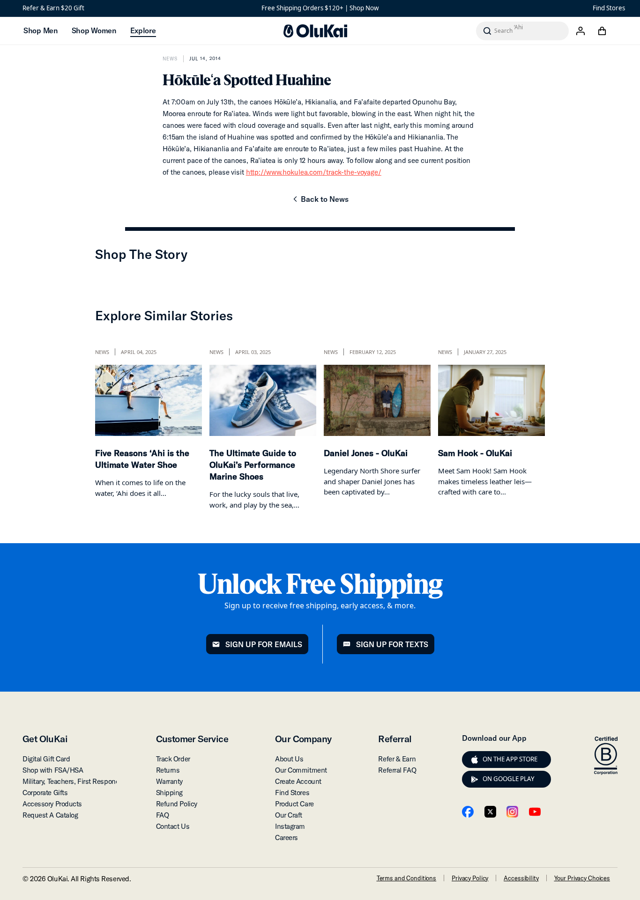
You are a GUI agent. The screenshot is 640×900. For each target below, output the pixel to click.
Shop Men (40, 30)
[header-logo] (315, 30)
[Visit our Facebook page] (468, 812)
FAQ (162, 815)
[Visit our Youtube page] (535, 812)
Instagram (290, 826)
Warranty (169, 781)
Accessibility (521, 878)
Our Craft (288, 815)
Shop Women (94, 30)
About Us (289, 758)
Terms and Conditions (406, 878)
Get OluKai (44, 739)
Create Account (298, 781)
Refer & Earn (397, 758)
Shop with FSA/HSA (52, 770)
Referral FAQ (397, 770)
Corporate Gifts (44, 792)
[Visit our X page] (490, 812)
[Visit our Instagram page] (512, 812)
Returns (168, 770)
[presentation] (474, 759)
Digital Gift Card (46, 758)
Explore (143, 30)
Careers (286, 837)
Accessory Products (52, 803)
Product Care (294, 803)
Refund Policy (176, 803)
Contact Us (173, 826)
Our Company (303, 739)
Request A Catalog (50, 815)
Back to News (320, 201)
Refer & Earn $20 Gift (53, 8)
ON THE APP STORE (510, 759)
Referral (394, 739)
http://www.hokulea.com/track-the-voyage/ (313, 172)
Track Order (173, 758)
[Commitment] (606, 756)
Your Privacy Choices (582, 878)
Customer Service (192, 739)
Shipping (169, 792)
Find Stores (609, 8)
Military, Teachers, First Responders (75, 781)
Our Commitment (301, 770)
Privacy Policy (470, 878)
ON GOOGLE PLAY (509, 779)
